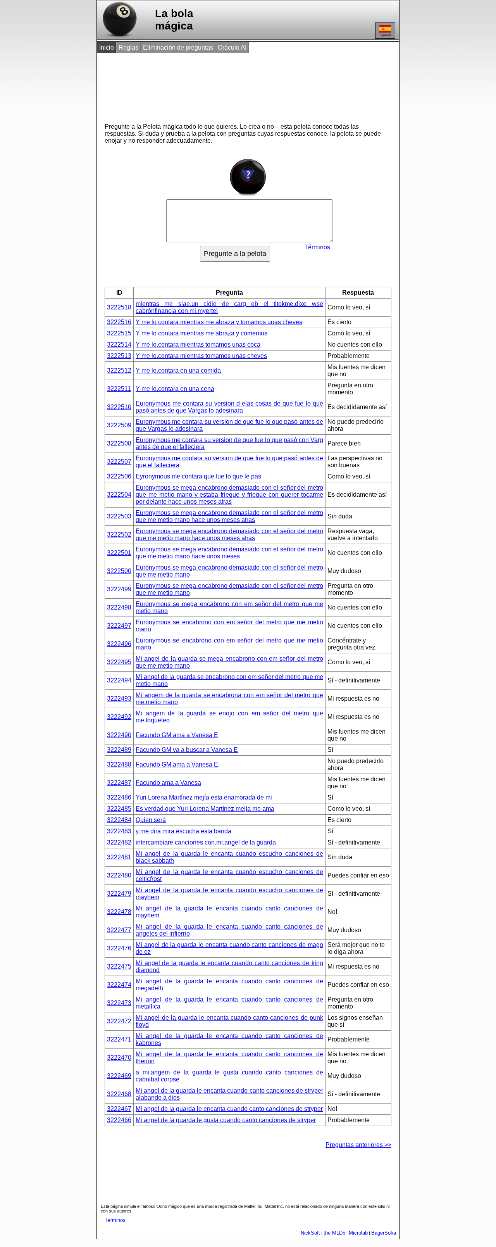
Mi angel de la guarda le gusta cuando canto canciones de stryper (226, 1120)
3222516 (119, 322)
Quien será (151, 820)
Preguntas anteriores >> (358, 1145)
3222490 (119, 735)
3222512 (119, 370)
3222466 (119, 1120)
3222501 (119, 552)
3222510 (119, 407)
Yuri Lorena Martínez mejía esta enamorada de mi (204, 797)
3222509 (119, 425)
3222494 (119, 680)
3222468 (119, 1094)
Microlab (358, 1233)
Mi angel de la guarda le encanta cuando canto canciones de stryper (229, 1108)
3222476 (119, 948)
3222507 (119, 461)
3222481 (119, 857)
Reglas (128, 47)
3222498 (119, 607)
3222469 (119, 1076)
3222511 (119, 388)
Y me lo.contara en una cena (175, 388)
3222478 (119, 911)
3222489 (119, 749)
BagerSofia (383, 1233)
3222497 (119, 625)
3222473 (119, 1003)
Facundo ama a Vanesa (168, 782)
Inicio (106, 47)
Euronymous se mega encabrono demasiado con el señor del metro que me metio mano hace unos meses (229, 553)
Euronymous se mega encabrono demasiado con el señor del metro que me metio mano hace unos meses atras (229, 516)
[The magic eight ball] (118, 37)
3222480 (119, 875)
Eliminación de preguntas (178, 47)
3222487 (119, 782)
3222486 (119, 797)
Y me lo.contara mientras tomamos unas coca (198, 344)
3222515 (119, 333)
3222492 (119, 716)
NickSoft (310, 1233)
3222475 (119, 966)
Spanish (385, 35)
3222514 (119, 344)
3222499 (119, 589)
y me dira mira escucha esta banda (183, 831)
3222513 (119, 355)
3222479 (119, 893)
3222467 (119, 1108)
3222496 (119, 644)
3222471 (119, 1039)
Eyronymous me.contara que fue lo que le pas (198, 476)
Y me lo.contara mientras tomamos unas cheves (201, 355)
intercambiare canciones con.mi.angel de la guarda (206, 842)
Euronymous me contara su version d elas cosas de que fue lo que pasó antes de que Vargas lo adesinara (229, 407)
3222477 (119, 930)
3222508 (119, 443)
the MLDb (334, 1233)
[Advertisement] (240, 84)
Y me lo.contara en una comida (178, 370)
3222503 (119, 516)
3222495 (119, 662)
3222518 (119, 307)
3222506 (119, 476)
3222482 (119, 842)
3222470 (119, 1057)
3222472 (119, 1021)
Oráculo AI (232, 47)
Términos (317, 247)
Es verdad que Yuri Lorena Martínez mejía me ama (205, 808)
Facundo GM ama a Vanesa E (177, 735)
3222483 (119, 831)
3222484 (119, 820)
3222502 (119, 534)
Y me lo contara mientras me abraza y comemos (201, 333)
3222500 (119, 571)
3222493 (119, 698)
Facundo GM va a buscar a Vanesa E (187, 749)
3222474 (119, 984)
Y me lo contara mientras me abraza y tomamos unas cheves (219, 322)
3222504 (119, 494)
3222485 (119, 808)
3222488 (119, 764)
